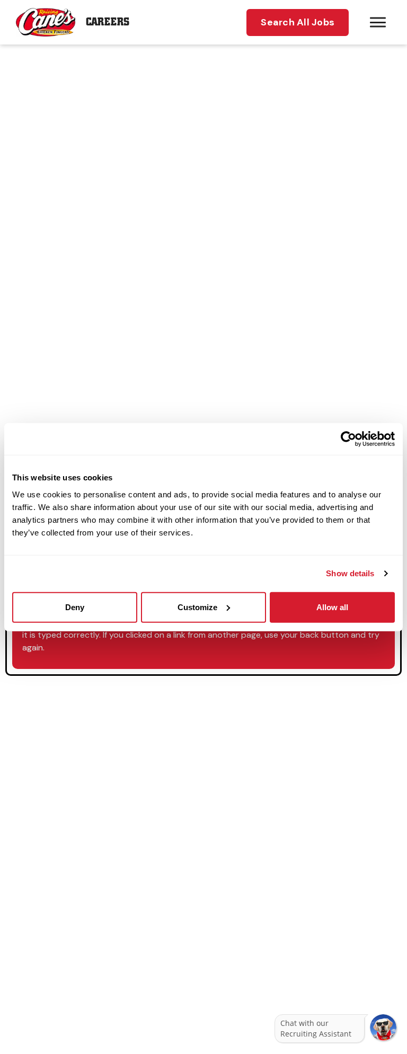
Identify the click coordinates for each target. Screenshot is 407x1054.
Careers (107, 22)
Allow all (332, 606)
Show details (350, 573)
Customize (197, 606)
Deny (74, 606)
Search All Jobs (297, 22)
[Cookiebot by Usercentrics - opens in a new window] (348, 439)
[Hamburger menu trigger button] (378, 22)
